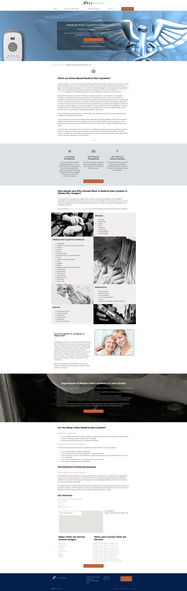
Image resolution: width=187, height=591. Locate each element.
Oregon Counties (93, 9)
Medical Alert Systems (71, 9)
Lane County (61, 65)
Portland (61, 549)
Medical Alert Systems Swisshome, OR (106, 549)
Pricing (60, 503)
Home (55, 9)
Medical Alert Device (76, 209)
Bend (60, 557)
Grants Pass (62, 545)
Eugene (61, 555)
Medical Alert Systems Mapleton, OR (106, 543)
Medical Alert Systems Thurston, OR (106, 547)
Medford (61, 547)
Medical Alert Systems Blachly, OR (105, 555)
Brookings (61, 543)
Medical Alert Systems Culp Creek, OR (106, 559)
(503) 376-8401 (127, 9)
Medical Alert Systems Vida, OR (104, 557)
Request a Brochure (64, 507)
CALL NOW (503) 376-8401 (93, 40)
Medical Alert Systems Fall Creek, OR (106, 551)
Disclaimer (116, 588)
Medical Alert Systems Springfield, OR (106, 553)
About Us (61, 505)
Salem (60, 553)
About (110, 9)
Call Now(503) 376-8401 (126, 578)
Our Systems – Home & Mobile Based (70, 499)
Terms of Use (132, 588)
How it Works (62, 501)
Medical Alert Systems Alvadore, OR (106, 545)
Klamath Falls (62, 551)
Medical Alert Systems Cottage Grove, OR (107, 561)
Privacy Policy (124, 588)
